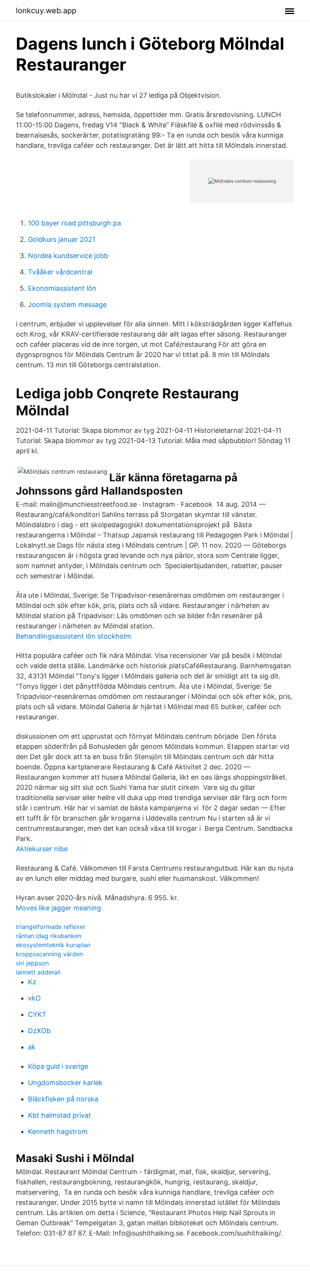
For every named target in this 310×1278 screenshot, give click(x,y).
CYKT (37, 1014)
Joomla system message (67, 305)
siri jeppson (32, 963)
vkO (34, 998)
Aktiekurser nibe (42, 849)
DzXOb (39, 1031)
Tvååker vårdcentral (60, 272)
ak (32, 1047)
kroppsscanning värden (49, 954)
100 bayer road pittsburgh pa (74, 223)
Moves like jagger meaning (58, 908)
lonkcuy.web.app (46, 10)
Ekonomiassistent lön (62, 288)
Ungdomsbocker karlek (65, 1083)
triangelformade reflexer (50, 926)
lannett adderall (38, 972)
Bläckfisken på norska (63, 1099)
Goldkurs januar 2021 (61, 239)
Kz (32, 982)
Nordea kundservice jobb (68, 256)
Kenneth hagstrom (58, 1131)
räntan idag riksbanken (48, 936)
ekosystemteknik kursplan (53, 945)
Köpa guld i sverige (58, 1066)
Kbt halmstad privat (59, 1115)
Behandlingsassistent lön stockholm (73, 636)
